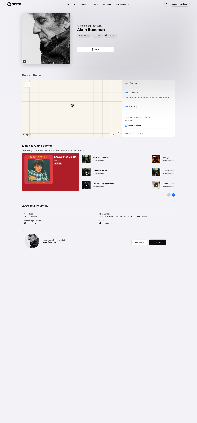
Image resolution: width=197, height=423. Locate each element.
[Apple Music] (65, 163)
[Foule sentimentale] (86, 159)
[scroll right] (173, 195)
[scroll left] (169, 195)
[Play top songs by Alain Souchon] (24, 61)
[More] (145, 159)
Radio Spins (107, 4)
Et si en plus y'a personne (103, 184)
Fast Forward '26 (122, 4)
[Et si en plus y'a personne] (86, 185)
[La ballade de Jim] (86, 172)
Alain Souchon (98, 160)
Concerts (85, 4)
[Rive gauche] (156, 159)
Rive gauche (168, 157)
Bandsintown (137, 133)
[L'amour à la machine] (156, 172)
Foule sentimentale (101, 157)
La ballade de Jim (100, 170)
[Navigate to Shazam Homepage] (14, 4)
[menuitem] (72, 4)
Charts (95, 4)
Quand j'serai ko (169, 184)
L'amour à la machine (171, 170)
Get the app (72, 4)
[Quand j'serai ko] (156, 185)
